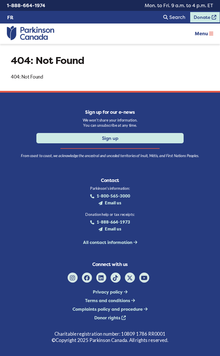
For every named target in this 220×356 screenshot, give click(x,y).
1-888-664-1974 (26, 5)
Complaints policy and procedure (108, 309)
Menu (202, 33)
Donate (201, 18)
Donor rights (107, 318)
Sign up (110, 138)
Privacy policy (108, 292)
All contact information (108, 242)
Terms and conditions (108, 301)
